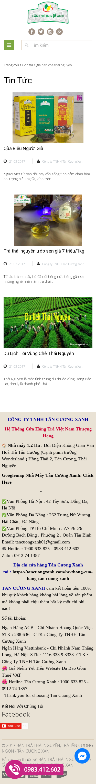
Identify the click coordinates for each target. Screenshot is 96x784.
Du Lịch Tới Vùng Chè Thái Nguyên (39, 353)
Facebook (16, 714)
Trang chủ (11, 65)
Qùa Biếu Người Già (23, 148)
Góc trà (27, 65)
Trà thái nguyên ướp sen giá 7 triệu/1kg (44, 251)
